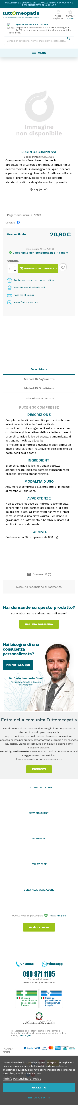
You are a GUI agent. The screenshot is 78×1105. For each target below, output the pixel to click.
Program (61, 915)
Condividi (19, 223)
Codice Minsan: (32, 157)
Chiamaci (27, 964)
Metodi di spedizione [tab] (39, 388)
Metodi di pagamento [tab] (39, 379)
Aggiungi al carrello (38, 268)
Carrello (70, 15)
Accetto (39, 1087)
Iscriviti (39, 769)
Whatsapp (55, 964)
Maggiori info (39, 189)
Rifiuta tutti (39, 1097)
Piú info (7, 1078)
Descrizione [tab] (39, 369)
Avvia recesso (39, 927)
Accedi (58, 15)
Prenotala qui (18, 665)
